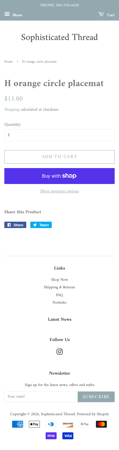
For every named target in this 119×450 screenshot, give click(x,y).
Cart (110, 15)
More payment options (59, 191)
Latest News (59, 320)
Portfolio (59, 302)
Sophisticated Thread (59, 37)
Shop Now (59, 279)
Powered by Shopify (93, 414)
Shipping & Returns (59, 287)
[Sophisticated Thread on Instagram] (59, 353)
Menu (16, 15)
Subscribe (96, 397)
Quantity (12, 125)
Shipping (11, 110)
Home (8, 62)
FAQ (59, 295)
